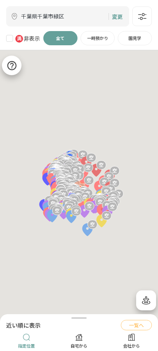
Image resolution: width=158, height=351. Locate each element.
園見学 (134, 38)
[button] (84, 212)
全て (60, 38)
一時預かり (97, 38)
